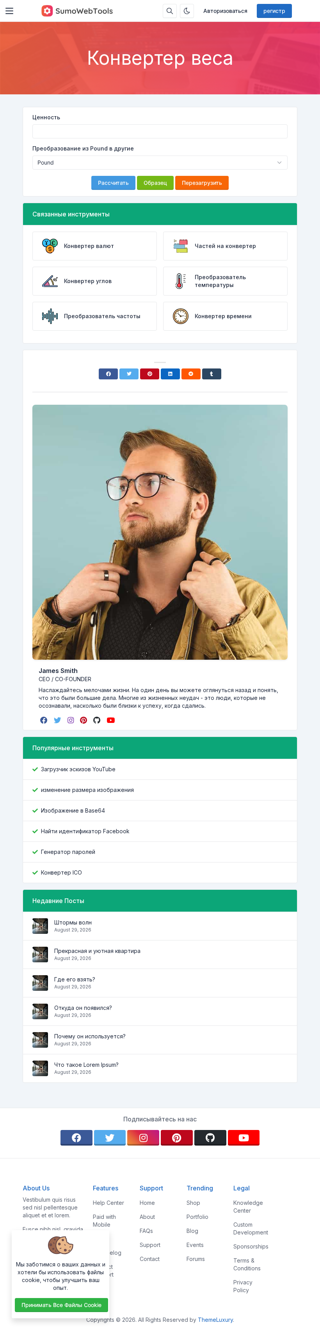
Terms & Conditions (247, 1264)
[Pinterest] (149, 373)
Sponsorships (250, 1246)
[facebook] (45, 720)
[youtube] (111, 720)
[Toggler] (9, 11)
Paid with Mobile (104, 1220)
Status (100, 1238)
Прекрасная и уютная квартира (97, 950)
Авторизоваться (225, 10)
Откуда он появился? (83, 1007)
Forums (196, 1259)
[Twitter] (129, 373)
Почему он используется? (90, 1036)
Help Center (108, 1202)
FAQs (146, 1230)
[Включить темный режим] (187, 11)
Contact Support (103, 1270)
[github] (97, 720)
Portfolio (197, 1216)
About (147, 1216)
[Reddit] (191, 373)
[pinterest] (84, 720)
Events (195, 1244)
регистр (274, 10)
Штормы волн (73, 922)
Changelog (107, 1252)
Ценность (46, 117)
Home (147, 1202)
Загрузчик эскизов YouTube (78, 769)
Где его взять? (74, 979)
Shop (193, 1202)
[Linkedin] (170, 373)
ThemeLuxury (215, 1319)
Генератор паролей (68, 851)
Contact (150, 1259)
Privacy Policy (242, 1286)
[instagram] (71, 720)
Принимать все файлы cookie (61, 1305)
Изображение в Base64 (73, 810)
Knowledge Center (248, 1206)
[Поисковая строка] (170, 11)
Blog (192, 1230)
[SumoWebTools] (77, 11)
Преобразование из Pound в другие (83, 148)
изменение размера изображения (87, 789)
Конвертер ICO (61, 872)
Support (150, 1244)
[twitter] (58, 720)
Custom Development (250, 1228)
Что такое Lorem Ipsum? (86, 1064)
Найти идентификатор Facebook (85, 831)
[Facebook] (108, 373)
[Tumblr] (211, 373)
